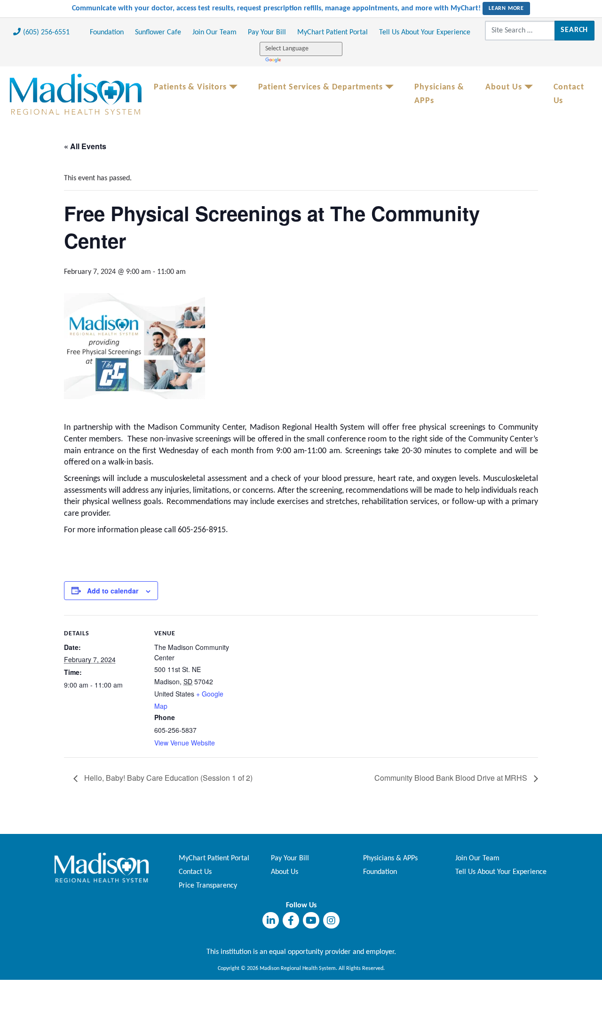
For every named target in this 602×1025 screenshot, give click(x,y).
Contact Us (569, 94)
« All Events (85, 146)
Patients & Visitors (190, 87)
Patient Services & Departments (320, 87)
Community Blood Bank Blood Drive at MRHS (451, 777)
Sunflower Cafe (158, 32)
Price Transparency (208, 885)
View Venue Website (184, 742)
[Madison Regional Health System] (102, 867)
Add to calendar (112, 590)
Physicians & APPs (439, 94)
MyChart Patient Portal (332, 32)
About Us (503, 87)
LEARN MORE (506, 8)
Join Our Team (214, 32)
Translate (274, 59)
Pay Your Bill (267, 32)
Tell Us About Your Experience (424, 32)
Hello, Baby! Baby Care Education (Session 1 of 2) (167, 777)
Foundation (107, 32)
